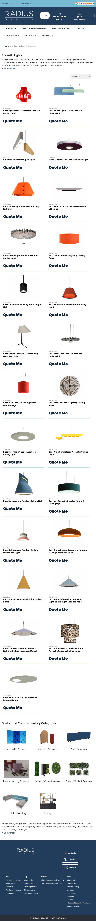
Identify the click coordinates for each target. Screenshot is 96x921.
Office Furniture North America (52, 880)
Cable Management (31, 893)
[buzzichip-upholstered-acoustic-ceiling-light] (69, 435)
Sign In (79, 17)
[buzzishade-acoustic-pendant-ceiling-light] (69, 288)
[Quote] (93, 15)
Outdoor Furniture (73, 906)
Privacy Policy (11, 883)
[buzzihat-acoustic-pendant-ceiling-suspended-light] (23, 533)
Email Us (72, 868)
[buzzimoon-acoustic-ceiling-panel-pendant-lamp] (23, 680)
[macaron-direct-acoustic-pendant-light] (69, 143)
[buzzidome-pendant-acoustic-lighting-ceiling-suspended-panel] (69, 533)
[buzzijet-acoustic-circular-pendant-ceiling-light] (69, 484)
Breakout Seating (73, 887)
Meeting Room (72, 893)
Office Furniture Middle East (51, 883)
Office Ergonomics (30, 887)
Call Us (72, 859)
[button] (11, 28)
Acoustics (32, 46)
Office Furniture (18, 46)
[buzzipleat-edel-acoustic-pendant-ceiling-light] (69, 337)
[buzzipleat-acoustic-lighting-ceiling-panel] (69, 386)
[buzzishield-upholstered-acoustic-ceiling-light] (69, 94)
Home (6, 46)
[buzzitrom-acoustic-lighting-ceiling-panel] (69, 238)
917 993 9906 (59, 16)
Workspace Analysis (13, 890)
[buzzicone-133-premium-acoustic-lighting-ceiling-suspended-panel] (23, 631)
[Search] (46, 15)
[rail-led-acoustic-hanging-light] (23, 143)
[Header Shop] (19, 15)
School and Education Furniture (78, 903)
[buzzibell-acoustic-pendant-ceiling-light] (23, 484)
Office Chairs (28, 883)
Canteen (70, 900)
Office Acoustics (29, 890)
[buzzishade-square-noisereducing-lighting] (23, 189)
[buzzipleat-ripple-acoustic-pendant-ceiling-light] (23, 238)
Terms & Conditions (13, 880)
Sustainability (11, 893)
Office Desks (28, 880)
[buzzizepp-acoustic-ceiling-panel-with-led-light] (69, 189)
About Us (15, 3)
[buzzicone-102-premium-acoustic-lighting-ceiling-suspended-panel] (69, 582)
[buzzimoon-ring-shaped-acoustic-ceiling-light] (23, 435)
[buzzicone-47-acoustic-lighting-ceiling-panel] (23, 582)
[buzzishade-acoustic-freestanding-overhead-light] (23, 337)
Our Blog (5, 3)
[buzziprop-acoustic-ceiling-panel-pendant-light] (23, 386)
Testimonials (27, 3)
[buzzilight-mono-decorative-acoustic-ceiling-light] (23, 94)
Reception (70, 896)
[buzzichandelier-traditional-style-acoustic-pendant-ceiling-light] (69, 631)
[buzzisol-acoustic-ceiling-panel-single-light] (23, 288)
